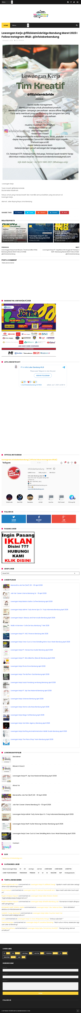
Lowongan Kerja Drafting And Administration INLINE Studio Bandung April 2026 (39, 739)
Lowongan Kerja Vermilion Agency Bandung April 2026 (30, 731)
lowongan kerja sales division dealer (44, 896)
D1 (20, 869)
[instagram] (68, 2)
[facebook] (71, 2)
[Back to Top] (77, 1010)
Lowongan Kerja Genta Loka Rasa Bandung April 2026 (30, 715)
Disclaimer (17, 757)
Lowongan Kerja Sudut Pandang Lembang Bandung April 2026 (33, 691)
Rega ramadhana (8, 928)
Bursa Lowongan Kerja (10, 869)
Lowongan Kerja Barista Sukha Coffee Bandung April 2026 (32, 610)
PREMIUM (21, 40)
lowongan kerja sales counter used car (47, 913)
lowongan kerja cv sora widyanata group (33, 919)
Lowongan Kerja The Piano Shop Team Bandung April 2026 (32, 585)
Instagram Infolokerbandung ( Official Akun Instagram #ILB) (29, 459)
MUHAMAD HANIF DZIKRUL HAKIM (13, 907)
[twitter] (74, 2)
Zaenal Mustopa (7, 922)
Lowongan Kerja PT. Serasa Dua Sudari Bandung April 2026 (32, 658)
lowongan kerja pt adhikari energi (43, 884)
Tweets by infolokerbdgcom (12, 858)
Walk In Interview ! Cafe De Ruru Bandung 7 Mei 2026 (13, 237)
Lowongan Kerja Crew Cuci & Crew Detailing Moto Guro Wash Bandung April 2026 (66, 236)
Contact (16, 843)
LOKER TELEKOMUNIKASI (10, 873)
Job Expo (31, 869)
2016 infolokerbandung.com (20, 1011)
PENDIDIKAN (23, 873)
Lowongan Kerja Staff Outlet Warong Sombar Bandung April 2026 (38, 824)
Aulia (3, 919)
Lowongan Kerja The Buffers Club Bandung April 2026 (30, 682)
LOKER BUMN (58, 869)
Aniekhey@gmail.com (10, 884)
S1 (38, 873)
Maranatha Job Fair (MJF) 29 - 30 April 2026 (27, 593)
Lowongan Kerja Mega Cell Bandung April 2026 (27, 723)
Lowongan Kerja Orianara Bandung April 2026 (27, 707)
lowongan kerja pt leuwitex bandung (39, 922)
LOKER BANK (48, 869)
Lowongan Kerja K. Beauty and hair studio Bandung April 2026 (33, 626)
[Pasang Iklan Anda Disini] (18, 563)
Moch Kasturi (6, 890)
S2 (42, 873)
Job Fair (39, 869)
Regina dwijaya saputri (10, 896)
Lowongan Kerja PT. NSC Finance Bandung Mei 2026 (39, 237)
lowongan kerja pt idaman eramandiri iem (39, 890)
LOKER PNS (68, 869)
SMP (60, 873)
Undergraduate (70, 873)
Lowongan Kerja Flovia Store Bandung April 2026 (28, 674)
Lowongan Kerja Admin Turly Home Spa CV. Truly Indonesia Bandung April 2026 (39, 618)
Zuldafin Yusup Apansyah (11, 913)
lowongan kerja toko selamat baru (49, 907)
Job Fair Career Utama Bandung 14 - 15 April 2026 (29, 601)
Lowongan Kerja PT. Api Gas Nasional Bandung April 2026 (31, 699)
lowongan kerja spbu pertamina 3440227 (42, 928)
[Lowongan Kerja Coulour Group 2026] (29, 356)
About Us (16, 785)
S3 (47, 873)
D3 (17, 40)
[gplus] (77, 2)
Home (6, 25)
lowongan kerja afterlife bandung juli (44, 902)
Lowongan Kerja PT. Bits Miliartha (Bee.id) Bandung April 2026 (33, 666)
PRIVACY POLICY (19, 766)
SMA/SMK (53, 873)
